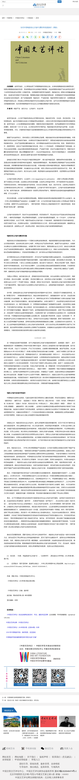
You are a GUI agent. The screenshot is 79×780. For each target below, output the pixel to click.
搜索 (59, 1)
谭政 (59, 32)
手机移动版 (31, 748)
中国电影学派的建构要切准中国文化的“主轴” (21, 637)
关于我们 (31, 757)
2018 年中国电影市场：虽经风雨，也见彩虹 (21, 632)
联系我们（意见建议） (62, 757)
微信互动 (49, 748)
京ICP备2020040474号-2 (65, 771)
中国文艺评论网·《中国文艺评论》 (18, 622)
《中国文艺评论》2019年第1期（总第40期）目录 (22, 627)
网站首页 (6, 757)
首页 (3, 18)
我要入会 (68, 748)
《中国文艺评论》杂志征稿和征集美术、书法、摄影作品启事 (27, 614)
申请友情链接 (21, 759)
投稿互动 (10, 748)
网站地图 (75, 1)
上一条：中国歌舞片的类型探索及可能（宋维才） (17, 697)
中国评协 (9, 18)
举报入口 (35, 759)
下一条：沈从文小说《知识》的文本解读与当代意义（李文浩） (21, 700)
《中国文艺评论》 (19, 18)
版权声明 (44, 757)
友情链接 (6, 759)
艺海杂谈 (30, 18)
